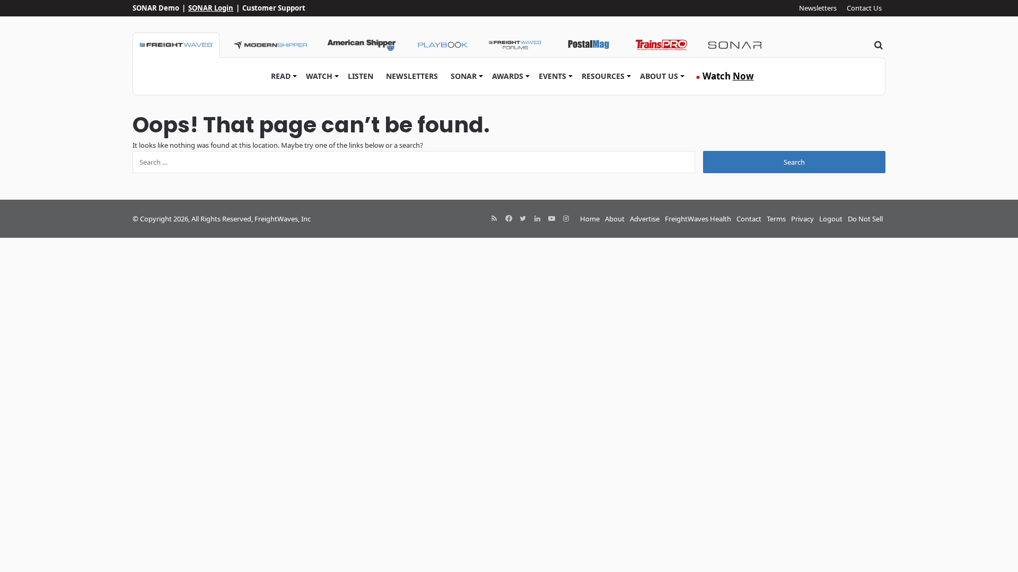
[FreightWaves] (176, 45)
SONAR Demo (156, 8)
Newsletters (818, 8)
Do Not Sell (865, 219)
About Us (659, 76)
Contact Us (864, 8)
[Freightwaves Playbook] (442, 45)
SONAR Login (210, 8)
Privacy (802, 219)
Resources (603, 76)
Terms (776, 219)
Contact (748, 219)
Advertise (645, 219)
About (615, 219)
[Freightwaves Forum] (515, 45)
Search (794, 162)
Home (590, 219)
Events (552, 76)
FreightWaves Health (698, 219)
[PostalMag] (588, 45)
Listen (360, 76)
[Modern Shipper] (270, 45)
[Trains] (661, 45)
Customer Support (273, 8)
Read (281, 76)
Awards (507, 76)
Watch (319, 76)
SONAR (464, 76)
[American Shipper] (361, 45)
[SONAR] (734, 45)
